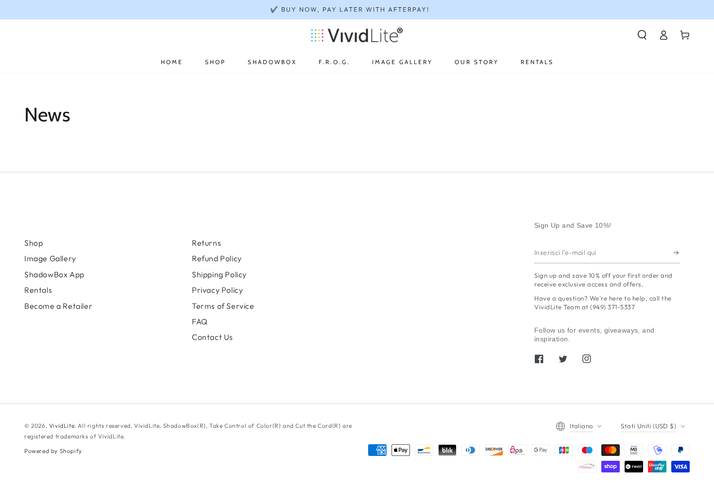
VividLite (61, 425)
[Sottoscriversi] (677, 252)
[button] (642, 35)
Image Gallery (50, 258)
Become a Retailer (58, 306)
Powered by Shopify (53, 450)
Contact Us (212, 337)
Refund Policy (217, 258)
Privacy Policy (217, 290)
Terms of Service (223, 306)
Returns (206, 243)
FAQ (200, 321)
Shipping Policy (219, 274)
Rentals (38, 290)
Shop (33, 243)
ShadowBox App (54, 274)
